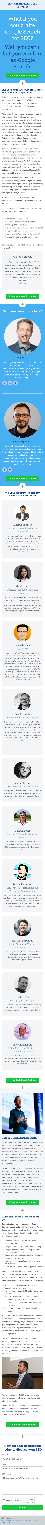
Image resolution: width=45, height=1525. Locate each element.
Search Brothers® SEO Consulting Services (16, 1521)
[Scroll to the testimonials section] (22, 486)
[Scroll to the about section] (22, 83)
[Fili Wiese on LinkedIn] (10, 383)
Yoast (25, 648)
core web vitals (11, 1303)
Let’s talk (22, 1507)
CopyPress (34, 717)
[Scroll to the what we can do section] (22, 1210)
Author (32, 891)
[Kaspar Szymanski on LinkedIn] (4, 469)
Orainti (22, 593)
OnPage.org (22, 531)
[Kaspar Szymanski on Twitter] (10, 469)
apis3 (32, 1000)
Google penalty (22, 219)
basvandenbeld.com (22, 1051)
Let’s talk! (22, 283)
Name (4, 1455)
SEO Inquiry (6, 1474)
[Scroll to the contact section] (22, 1436)
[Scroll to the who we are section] (22, 304)
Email (4, 1464)
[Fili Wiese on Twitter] (15, 383)
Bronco (22, 837)
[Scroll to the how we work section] (22, 1087)
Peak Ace (33, 786)
